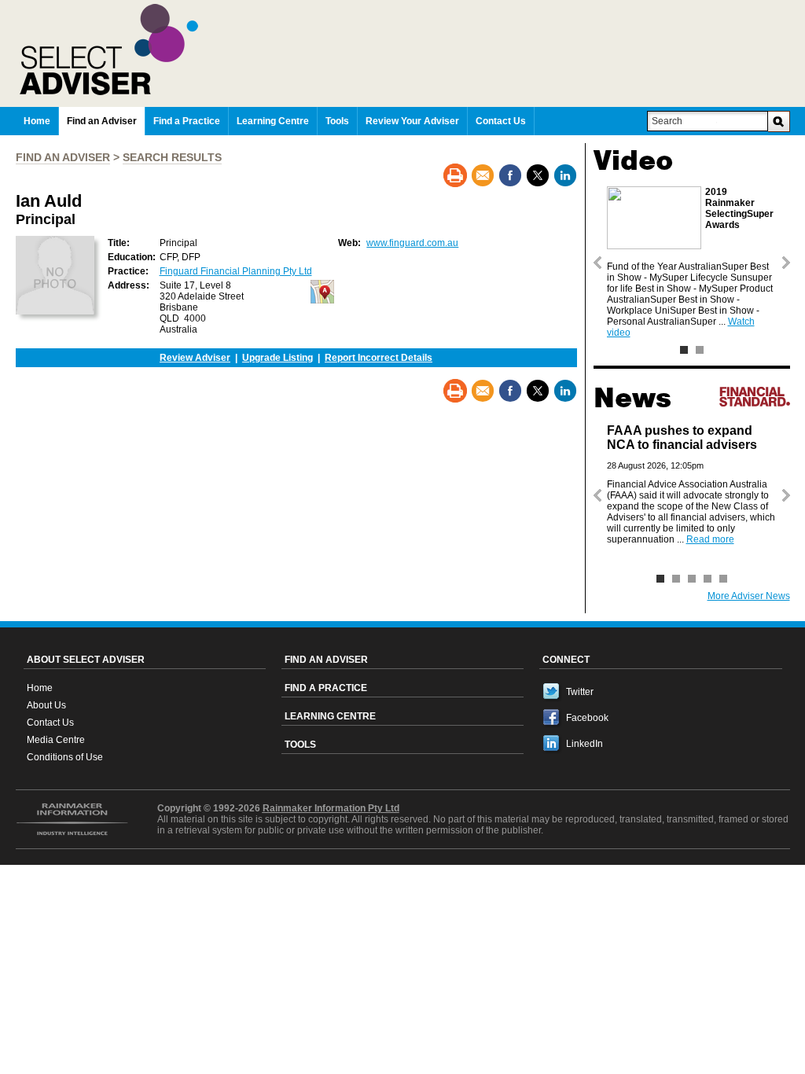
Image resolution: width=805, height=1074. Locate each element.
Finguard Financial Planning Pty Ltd (236, 271)
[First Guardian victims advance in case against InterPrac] (707, 579)
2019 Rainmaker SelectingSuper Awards (739, 208)
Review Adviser (195, 357)
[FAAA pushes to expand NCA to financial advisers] (660, 579)
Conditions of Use (65, 757)
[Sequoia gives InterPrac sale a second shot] (676, 579)
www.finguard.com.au (412, 242)
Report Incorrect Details (378, 357)
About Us (46, 705)
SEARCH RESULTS (172, 157)
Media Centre (56, 739)
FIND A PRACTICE (326, 687)
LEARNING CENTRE (330, 716)
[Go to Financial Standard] (754, 396)
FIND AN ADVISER (63, 157)
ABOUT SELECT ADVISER (86, 659)
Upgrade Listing (277, 357)
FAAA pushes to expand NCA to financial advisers (682, 437)
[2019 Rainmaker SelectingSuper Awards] (684, 350)
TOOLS (300, 744)
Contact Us (50, 722)
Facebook (587, 717)
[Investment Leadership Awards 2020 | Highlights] (700, 350)
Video (633, 160)
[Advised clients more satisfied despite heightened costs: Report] (692, 579)
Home (40, 687)
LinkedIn (584, 743)
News (632, 398)
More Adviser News (749, 595)
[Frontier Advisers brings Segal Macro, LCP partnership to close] (723, 579)
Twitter (580, 691)
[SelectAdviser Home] (405, 49)
